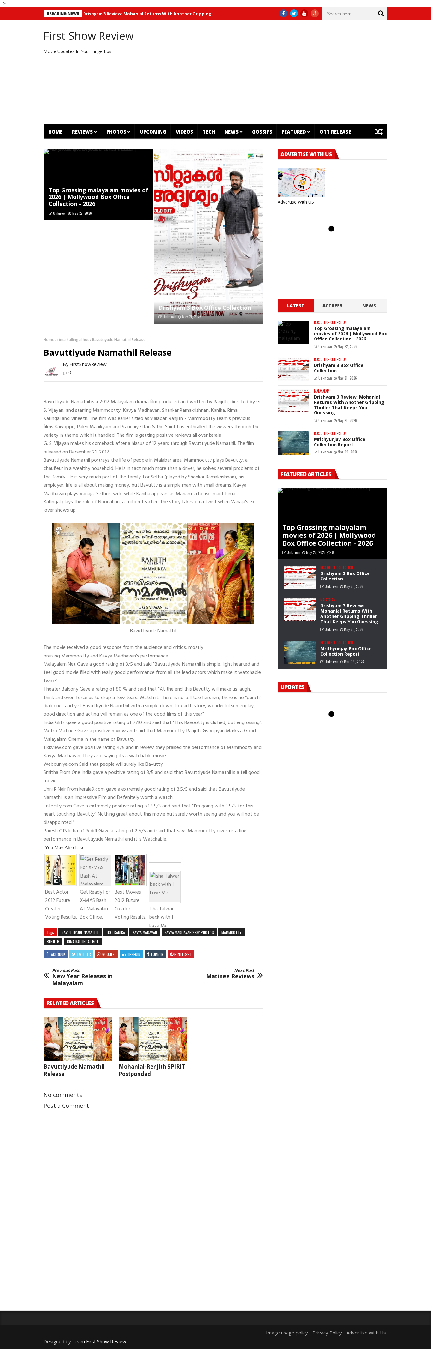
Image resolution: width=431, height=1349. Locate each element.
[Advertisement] (274, 72)
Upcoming (153, 132)
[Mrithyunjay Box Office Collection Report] (293, 443)
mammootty (231, 932)
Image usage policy (287, 1332)
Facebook (57, 954)
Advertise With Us (366, 1332)
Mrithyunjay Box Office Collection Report (339, 441)
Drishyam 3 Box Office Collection (204, 307)
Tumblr (157, 954)
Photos (116, 132)
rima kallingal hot (73, 339)
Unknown (60, 213)
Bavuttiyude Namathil (80, 932)
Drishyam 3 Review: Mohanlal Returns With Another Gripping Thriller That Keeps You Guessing (150, 13)
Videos (184, 132)
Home (55, 132)
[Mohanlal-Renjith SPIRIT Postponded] (153, 1039)
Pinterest (183, 954)
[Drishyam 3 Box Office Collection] (208, 236)
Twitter (84, 954)
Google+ (109, 954)
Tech (209, 132)
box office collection (330, 323)
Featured (294, 132)
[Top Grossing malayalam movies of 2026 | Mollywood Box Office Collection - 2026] (293, 332)
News (231, 132)
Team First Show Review (99, 1341)
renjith (53, 941)
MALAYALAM (321, 391)
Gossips (262, 132)
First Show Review (88, 35)
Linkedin (133, 954)
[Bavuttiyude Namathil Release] (78, 1039)
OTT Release (335, 132)
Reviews (82, 132)
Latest (295, 306)
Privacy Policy (327, 1332)
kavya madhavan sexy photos (189, 932)
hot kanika (116, 932)
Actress (332, 306)
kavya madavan (145, 932)
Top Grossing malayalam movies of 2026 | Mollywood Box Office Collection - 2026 (98, 196)
